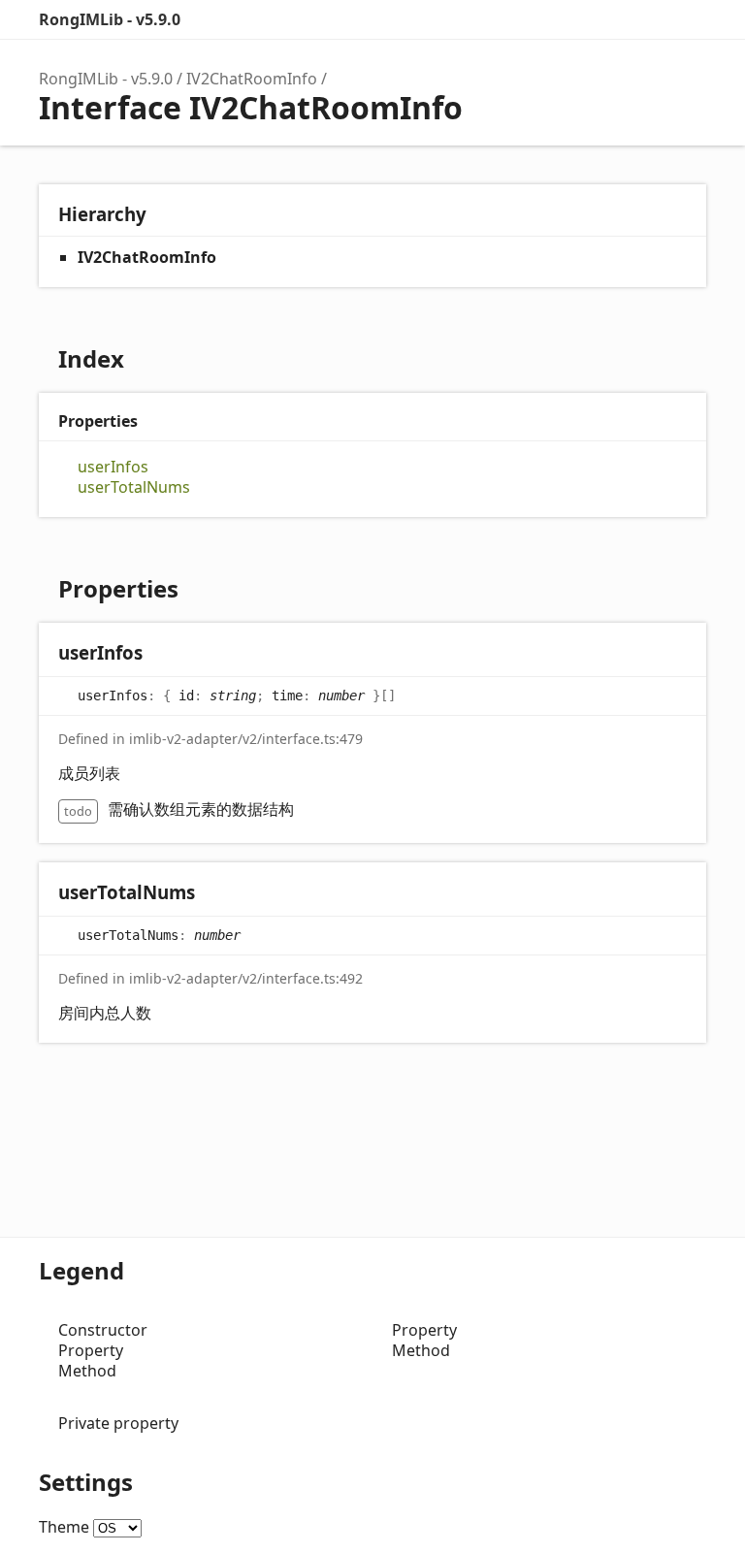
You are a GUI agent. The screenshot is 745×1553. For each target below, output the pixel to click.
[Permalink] (161, 654)
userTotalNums (134, 487)
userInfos (113, 467)
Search (609, 19)
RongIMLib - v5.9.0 (109, 19)
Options (648, 19)
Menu (686, 19)
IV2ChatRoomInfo (251, 78)
